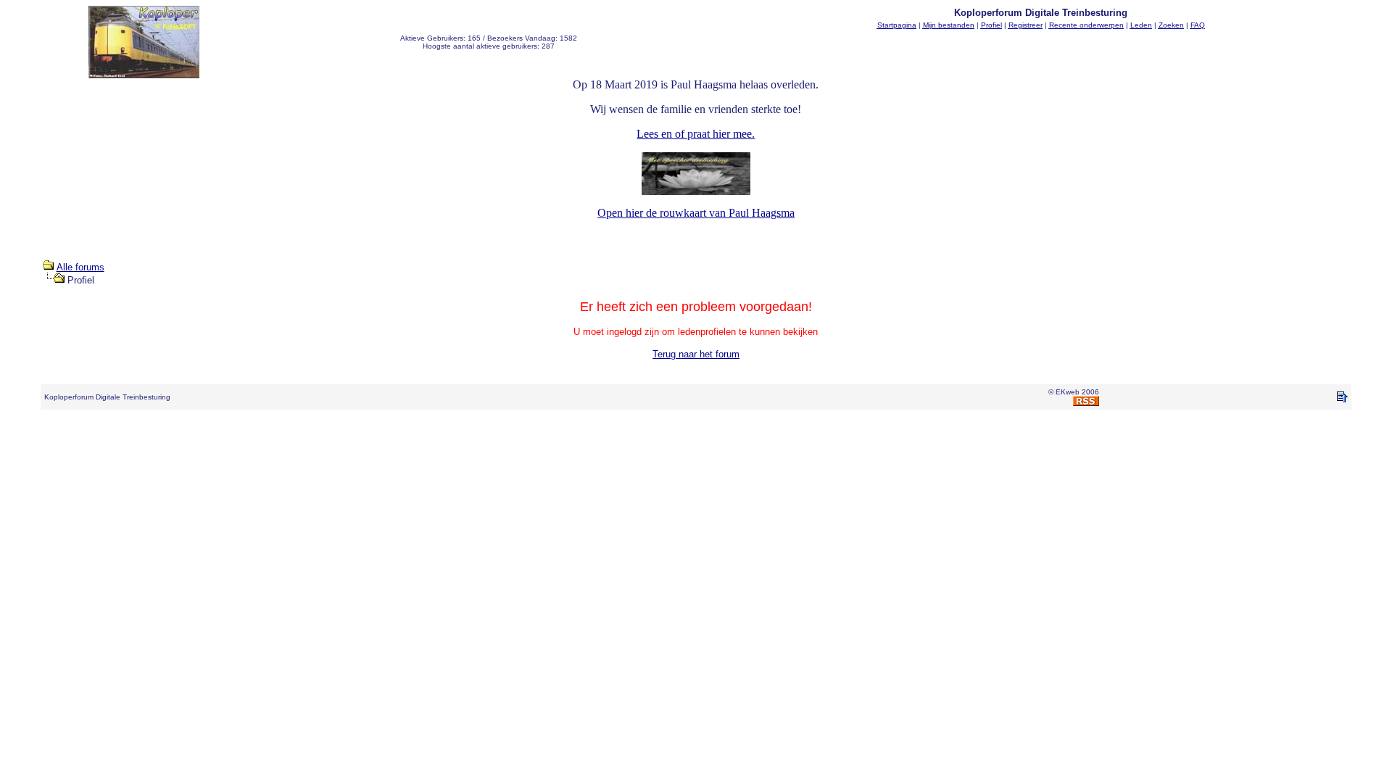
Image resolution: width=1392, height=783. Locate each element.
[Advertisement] (696, 453)
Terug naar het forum (696, 354)
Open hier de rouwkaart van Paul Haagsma (696, 213)
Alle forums (80, 267)
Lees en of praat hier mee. (696, 134)
